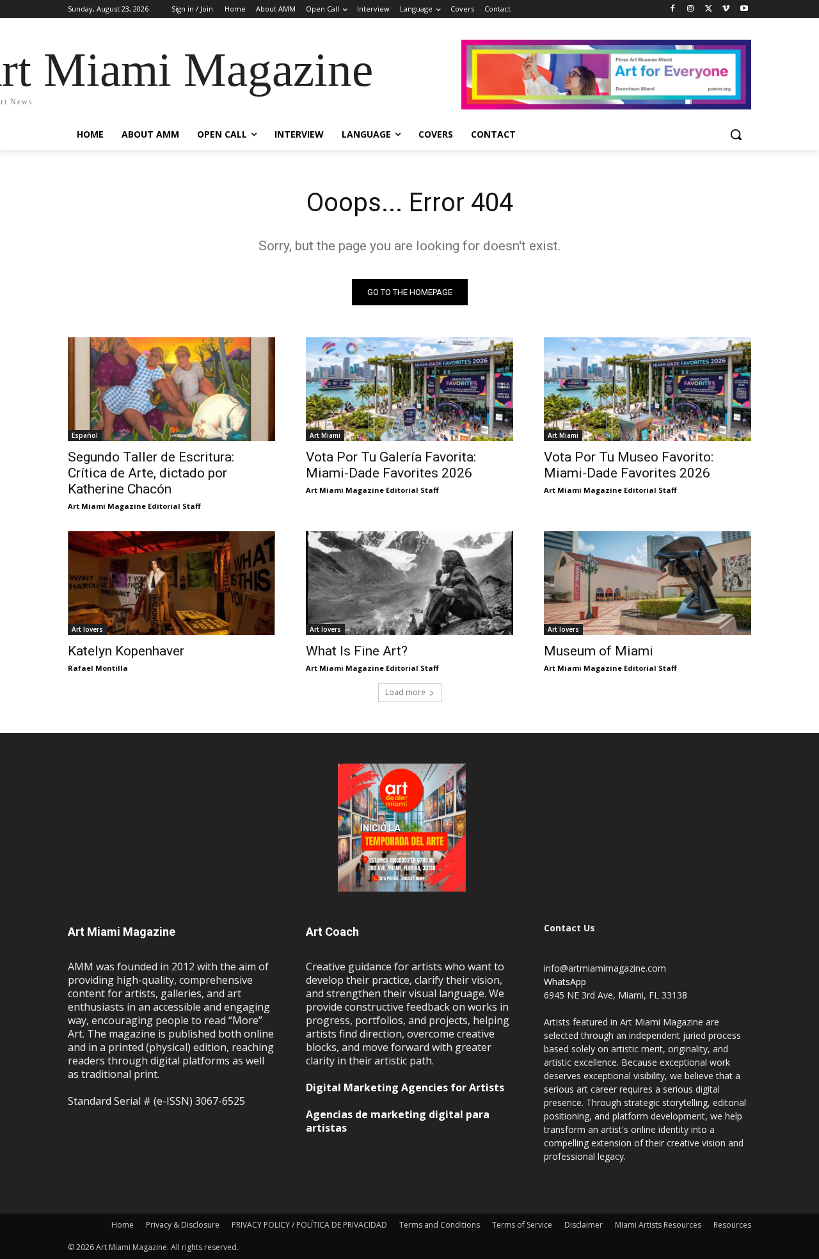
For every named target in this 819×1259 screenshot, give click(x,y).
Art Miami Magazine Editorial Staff (134, 506)
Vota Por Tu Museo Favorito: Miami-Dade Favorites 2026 (628, 465)
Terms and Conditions (439, 1224)
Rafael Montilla (98, 668)
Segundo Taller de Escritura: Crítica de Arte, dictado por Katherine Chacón (151, 473)
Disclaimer (583, 1224)
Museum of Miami (598, 651)
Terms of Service (522, 1224)
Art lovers (87, 629)
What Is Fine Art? (357, 651)
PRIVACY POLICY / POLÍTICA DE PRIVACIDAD (309, 1224)
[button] (735, 134)
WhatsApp (565, 981)
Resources (732, 1224)
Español (85, 435)
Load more (405, 692)
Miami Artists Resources (658, 1224)
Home (122, 1224)
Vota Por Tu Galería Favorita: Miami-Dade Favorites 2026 (391, 465)
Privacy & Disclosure (182, 1224)
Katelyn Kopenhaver (126, 651)
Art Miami (325, 435)
